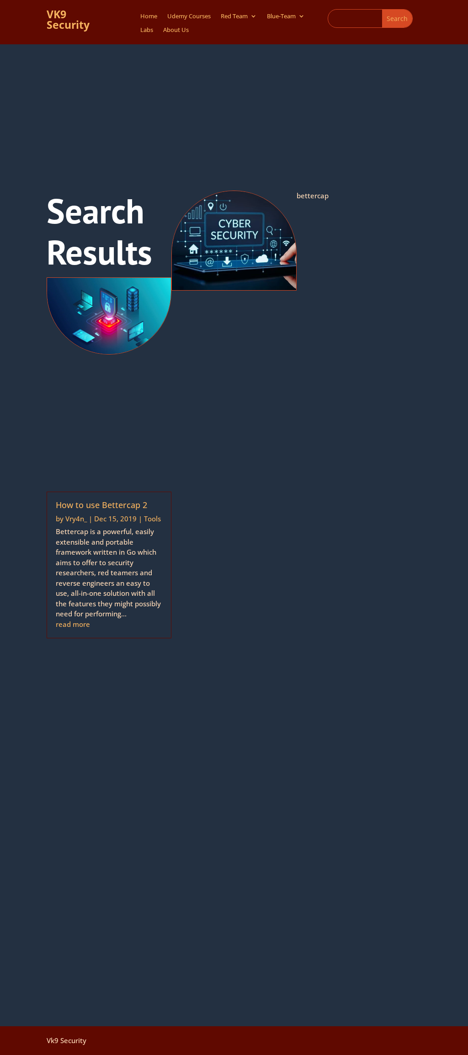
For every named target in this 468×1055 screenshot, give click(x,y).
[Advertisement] (234, 113)
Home (148, 16)
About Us (176, 30)
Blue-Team (281, 16)
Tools (152, 518)
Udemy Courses (189, 16)
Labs (146, 30)
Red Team (234, 16)
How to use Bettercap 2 (101, 504)
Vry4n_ (76, 518)
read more (73, 624)
